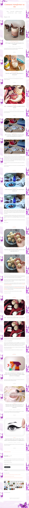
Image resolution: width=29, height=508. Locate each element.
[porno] (8, 487)
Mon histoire (12, 11)
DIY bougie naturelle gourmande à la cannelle (14, 43)
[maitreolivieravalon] (16, 487)
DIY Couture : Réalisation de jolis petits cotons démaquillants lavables (14, 135)
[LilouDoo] (7, 481)
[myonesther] (21, 481)
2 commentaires (19, 138)
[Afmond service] (5, 487)
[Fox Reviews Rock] (17, 483)
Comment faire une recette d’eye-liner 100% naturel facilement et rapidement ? (14, 439)
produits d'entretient (14, 371)
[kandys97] (12, 481)
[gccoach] (10, 481)
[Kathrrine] (16, 483)
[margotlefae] (21, 485)
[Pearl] (19, 483)
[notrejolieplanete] (7, 483)
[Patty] (17, 481)
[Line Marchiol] (10, 487)
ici (6, 163)
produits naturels (14, 188)
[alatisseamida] (17, 487)
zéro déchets (16, 41)
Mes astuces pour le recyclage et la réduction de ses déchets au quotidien (12, 474)
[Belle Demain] (19, 487)
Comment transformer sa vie (14, 5)
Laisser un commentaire (18, 46)
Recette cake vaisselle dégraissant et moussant (14, 74)
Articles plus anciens (7, 451)
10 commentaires (18, 409)
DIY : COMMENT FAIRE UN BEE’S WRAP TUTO (14, 107)
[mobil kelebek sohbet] (14, 487)
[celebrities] (12, 487)
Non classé (12, 41)
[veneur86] (19, 481)
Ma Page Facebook (7, 492)
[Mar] (14, 485)
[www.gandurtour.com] (14, 483)
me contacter (6, 289)
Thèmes (8, 11)
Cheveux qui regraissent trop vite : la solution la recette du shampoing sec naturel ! (14, 406)
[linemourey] (12, 485)
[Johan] (5, 485)
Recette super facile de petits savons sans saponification (14, 250)
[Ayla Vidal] (17, 485)
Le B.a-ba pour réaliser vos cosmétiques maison (14, 190)
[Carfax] (21, 483)
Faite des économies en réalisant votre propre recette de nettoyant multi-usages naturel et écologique (14, 374)
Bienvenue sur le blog (18, 11)
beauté (11, 248)
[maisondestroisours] (16, 481)
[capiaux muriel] (23, 487)
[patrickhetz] (12, 483)
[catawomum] (7, 487)
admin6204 (13, 46)
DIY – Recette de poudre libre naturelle (13, 317)
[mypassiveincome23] (10, 483)
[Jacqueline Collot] (5, 483)
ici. (6, 220)
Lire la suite (14, 227)
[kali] (23, 485)
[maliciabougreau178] (16, 485)
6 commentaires (18, 442)
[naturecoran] (14, 481)
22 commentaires (20, 253)
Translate (9, 456)
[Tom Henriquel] (19, 485)
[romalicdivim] (23, 483)
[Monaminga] (5, 481)
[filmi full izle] (7, 485)
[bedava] (23, 481)
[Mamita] (21, 487)
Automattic (17, 498)
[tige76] (8, 483)
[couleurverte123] (8, 481)
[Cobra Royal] (8, 485)
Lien (15, 138)
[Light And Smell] (10, 485)
